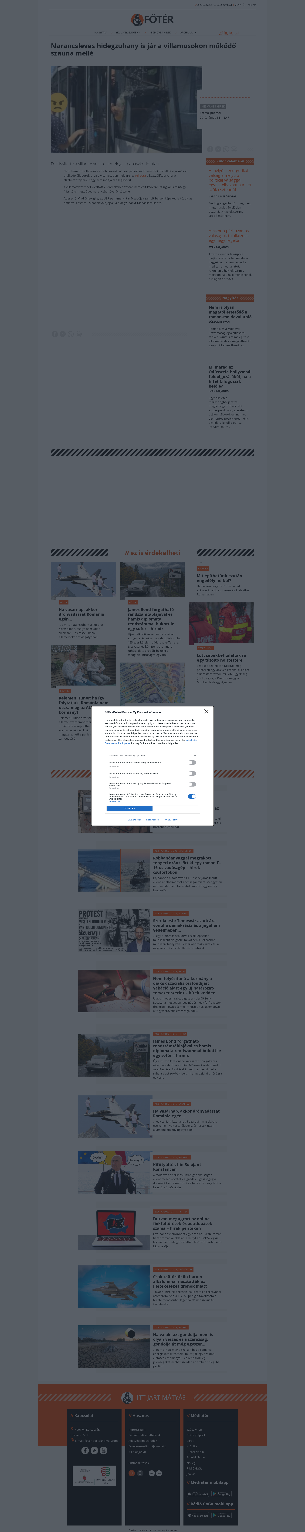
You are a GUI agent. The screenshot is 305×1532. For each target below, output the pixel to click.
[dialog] (152, 766)
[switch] (192, 762)
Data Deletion (134, 819)
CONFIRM (130, 808)
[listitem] (152, 755)
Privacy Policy (170, 819)
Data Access (152, 819)
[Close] (207, 712)
